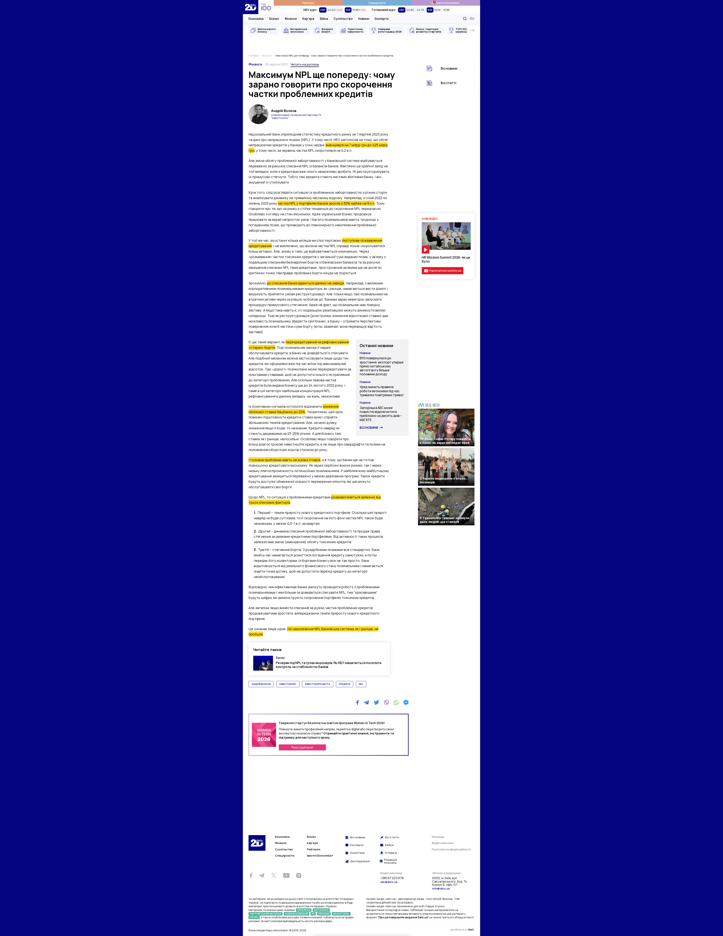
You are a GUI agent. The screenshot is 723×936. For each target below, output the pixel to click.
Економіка (256, 19)
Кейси (389, 845)
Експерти (382, 19)
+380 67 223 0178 (392, 878)
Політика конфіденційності (451, 849)
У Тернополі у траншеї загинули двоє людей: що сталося (444, 520)
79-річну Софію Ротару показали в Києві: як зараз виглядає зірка (445, 441)
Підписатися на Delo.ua (445, 270)
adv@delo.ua (388, 881)
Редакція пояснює (390, 861)
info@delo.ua (441, 888)
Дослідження (360, 861)
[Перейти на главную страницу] (250, 7)
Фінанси (291, 19)
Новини (363, 19)
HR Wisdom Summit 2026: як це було (446, 259)
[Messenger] (406, 702)
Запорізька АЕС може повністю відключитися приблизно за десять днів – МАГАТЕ (381, 414)
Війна (324, 19)
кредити (344, 684)
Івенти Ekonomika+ (320, 856)
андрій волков (261, 684)
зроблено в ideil (462, 929)
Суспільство (343, 19)
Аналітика (357, 853)
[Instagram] (298, 875)
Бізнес (274, 19)
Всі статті (448, 83)
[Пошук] (465, 19)
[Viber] (386, 702)
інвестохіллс (287, 684)
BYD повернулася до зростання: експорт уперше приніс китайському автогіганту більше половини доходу (381, 366)
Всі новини (369, 428)
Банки (280, 658)
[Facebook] (357, 702)
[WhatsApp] (396, 702)
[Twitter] (376, 702)
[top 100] (266, 7)
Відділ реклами (443, 843)
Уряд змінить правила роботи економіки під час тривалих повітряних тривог (382, 391)
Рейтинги (308, 3)
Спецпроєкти (377, 3)
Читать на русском (305, 64)
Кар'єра (308, 19)
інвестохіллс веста (317, 684)
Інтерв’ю (391, 853)
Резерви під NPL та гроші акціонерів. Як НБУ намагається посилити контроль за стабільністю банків (328, 665)
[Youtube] (286, 875)
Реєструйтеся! (302, 747)
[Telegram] (366, 702)
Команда (438, 837)
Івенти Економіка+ (445, 3)
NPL (361, 684)
